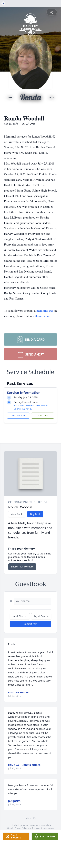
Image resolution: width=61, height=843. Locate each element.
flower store (42, 316)
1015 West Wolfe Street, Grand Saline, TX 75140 (31, 407)
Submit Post (30, 624)
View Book (16, 514)
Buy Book (35, 514)
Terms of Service (40, 828)
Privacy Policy (21, 828)
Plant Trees (42, 415)
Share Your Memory (22, 566)
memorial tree (45, 310)
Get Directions (18, 415)
